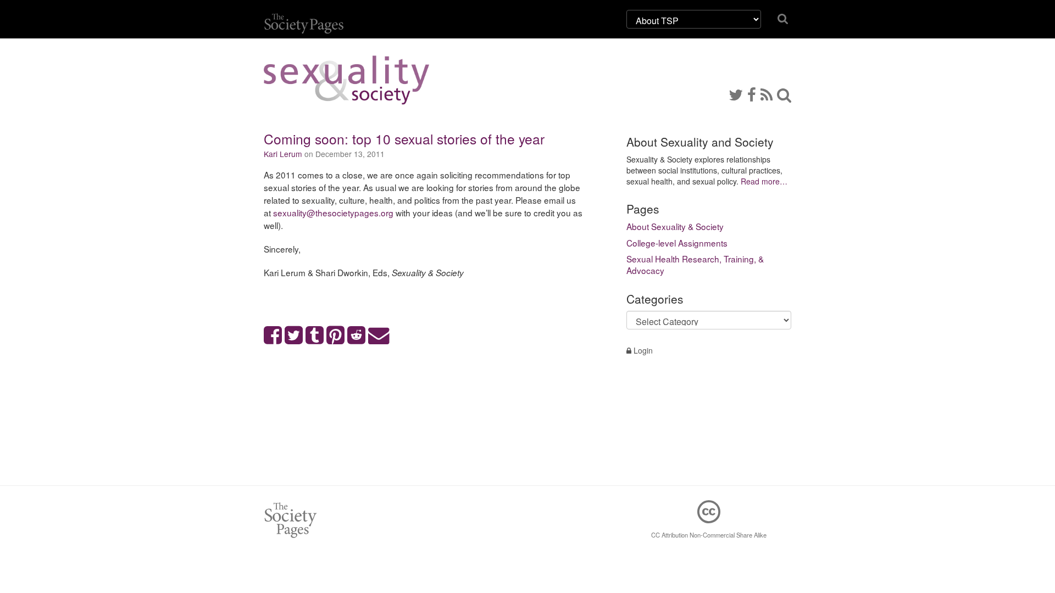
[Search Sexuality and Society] (784, 94)
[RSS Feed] (766, 94)
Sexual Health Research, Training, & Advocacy (695, 265)
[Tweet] (294, 335)
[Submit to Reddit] (356, 335)
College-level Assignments (677, 243)
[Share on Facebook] (273, 335)
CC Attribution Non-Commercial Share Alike (709, 534)
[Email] (379, 335)
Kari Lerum (283, 153)
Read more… (764, 181)
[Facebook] (751, 94)
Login (642, 350)
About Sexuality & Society (675, 226)
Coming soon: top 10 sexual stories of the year (404, 138)
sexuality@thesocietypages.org (333, 212)
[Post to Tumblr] (315, 335)
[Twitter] (736, 94)
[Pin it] (335, 335)
